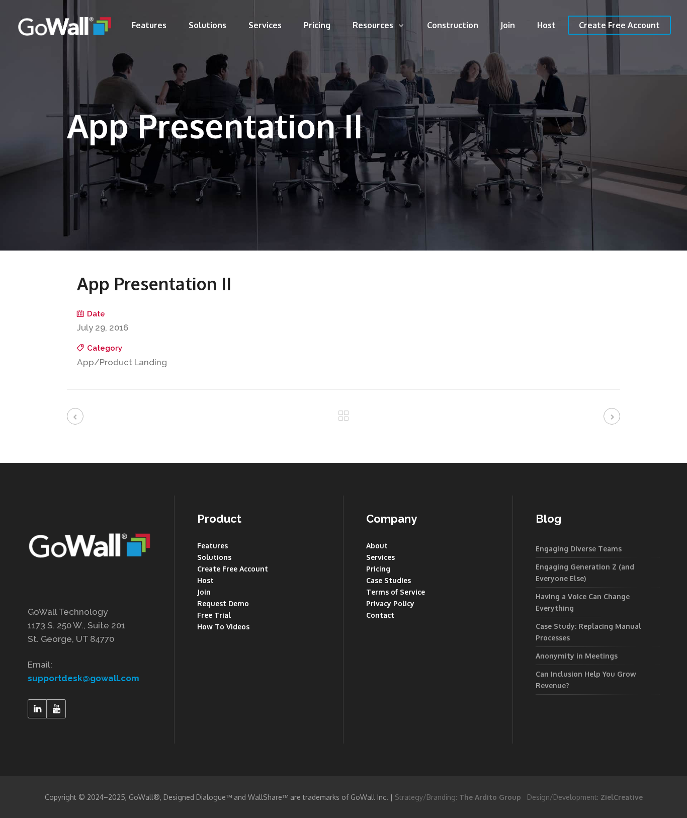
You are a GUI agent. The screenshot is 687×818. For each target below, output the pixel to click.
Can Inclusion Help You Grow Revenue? (586, 680)
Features (212, 545)
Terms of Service (395, 592)
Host (205, 580)
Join (204, 592)
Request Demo (223, 603)
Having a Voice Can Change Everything (583, 602)
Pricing (378, 568)
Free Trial (214, 615)
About (377, 545)
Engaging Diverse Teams (579, 548)
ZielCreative (621, 797)
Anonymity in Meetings (577, 655)
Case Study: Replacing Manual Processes (588, 632)
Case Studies (388, 580)
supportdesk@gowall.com (83, 678)
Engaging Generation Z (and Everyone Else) (585, 572)
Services (380, 557)
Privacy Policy (390, 603)
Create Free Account (232, 568)
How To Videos (223, 626)
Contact (380, 615)
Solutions (214, 557)
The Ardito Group (490, 797)
